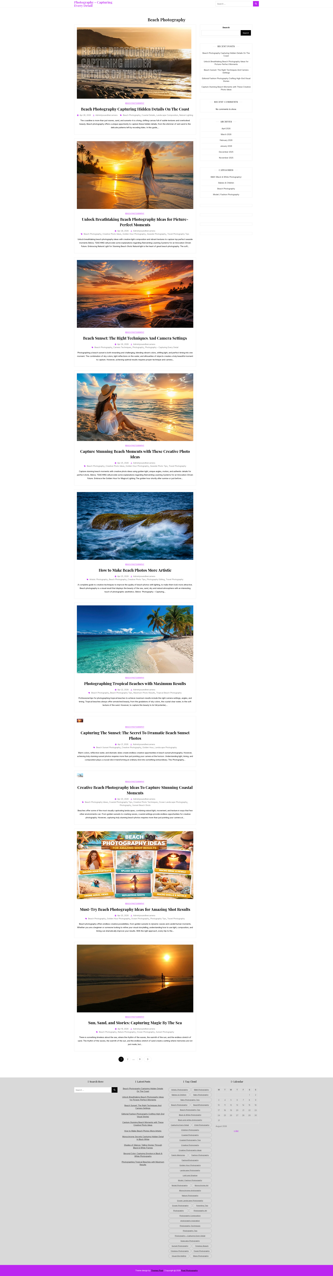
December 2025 (226, 152)
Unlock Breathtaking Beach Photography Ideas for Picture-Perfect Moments (226, 62)
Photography (138, 347)
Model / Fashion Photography (226, 194)
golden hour (148, 747)
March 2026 (226, 134)
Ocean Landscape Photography (173, 802)
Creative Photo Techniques (145, 802)
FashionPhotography (190, 1160)
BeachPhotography (201, 1105)
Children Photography (190, 1130)
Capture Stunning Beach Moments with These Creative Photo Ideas (226, 88)
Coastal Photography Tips (120, 802)
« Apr (236, 1131)
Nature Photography (127, 1032)
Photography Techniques (190, 1226)
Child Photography (201, 1125)
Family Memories (178, 1155)
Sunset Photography (165, 1032)
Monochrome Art (201, 1185)
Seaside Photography (156, 234)
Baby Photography (200, 1095)
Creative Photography (131, 747)
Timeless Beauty (202, 1246)
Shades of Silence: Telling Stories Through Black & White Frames (143, 1146)
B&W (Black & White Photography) (226, 177)
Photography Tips (158, 918)
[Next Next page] (148, 1059)
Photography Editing (156, 579)
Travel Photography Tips (178, 234)
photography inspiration (190, 1221)
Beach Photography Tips (121, 693)
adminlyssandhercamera (106, 115)
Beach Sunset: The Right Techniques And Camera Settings (135, 338)
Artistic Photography (98, 579)
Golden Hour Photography (134, 234)
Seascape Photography (190, 1241)
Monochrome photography (190, 1190)
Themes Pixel (157, 1270)
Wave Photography (201, 1256)
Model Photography (180, 1185)
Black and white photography (190, 1120)
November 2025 (226, 157)
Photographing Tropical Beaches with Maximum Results (135, 683)
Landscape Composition (167, 115)
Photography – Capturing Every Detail (93, 4)
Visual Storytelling (179, 1256)
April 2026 (226, 128)
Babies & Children (226, 183)
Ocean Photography (140, 918)
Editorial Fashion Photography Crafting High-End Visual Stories (226, 79)
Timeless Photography (180, 1251)
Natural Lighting (186, 115)
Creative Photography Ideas (190, 1150)
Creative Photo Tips (137, 579)
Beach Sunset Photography (108, 747)
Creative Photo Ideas (112, 234)
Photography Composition (190, 1216)
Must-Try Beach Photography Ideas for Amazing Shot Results (135, 909)
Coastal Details (148, 115)
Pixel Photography (189, 1270)
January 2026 (226, 146)
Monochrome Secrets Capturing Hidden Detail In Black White (143, 1138)
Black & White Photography (190, 1115)
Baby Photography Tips (190, 1100)
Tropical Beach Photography (169, 693)
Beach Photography (134, 103)
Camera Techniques (122, 347)
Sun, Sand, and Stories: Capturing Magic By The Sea (135, 1022)
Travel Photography (177, 466)
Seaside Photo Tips (159, 466)
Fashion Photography (200, 1155)
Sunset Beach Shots (141, 805)
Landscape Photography (166, 747)
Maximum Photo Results (144, 693)
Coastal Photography (190, 1135)
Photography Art (200, 1211)
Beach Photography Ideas (96, 802)
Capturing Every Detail (180, 1125)
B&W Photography (201, 1090)
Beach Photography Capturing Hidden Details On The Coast (135, 109)
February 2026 (226, 140)
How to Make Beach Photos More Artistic (135, 570)
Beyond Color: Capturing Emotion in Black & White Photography (142, 1154)
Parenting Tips (202, 1205)
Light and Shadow (190, 1175)
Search (226, 27)
